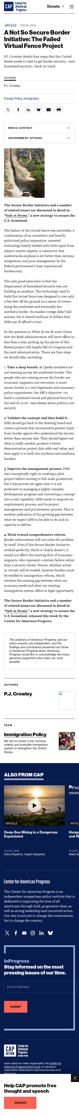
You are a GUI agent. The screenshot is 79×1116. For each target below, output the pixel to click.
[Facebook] (16, 933)
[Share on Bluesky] (38, 110)
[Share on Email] (49, 110)
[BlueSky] (50, 933)
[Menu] (71, 6)
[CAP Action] (17, 1051)
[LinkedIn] (41, 933)
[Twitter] (7, 933)
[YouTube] (24, 933)
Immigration (31, 98)
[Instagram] (33, 933)
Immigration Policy (25, 734)
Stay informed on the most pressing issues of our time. (35, 967)
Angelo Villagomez (34, 854)
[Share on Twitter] (8, 110)
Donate (54, 6)
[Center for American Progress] (9, 6)
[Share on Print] (59, 110)
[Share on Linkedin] (28, 110)
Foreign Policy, (13, 98)
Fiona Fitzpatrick (13, 854)
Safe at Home (16, 215)
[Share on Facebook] (18, 110)
